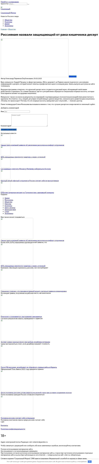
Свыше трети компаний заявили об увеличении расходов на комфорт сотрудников (32, 145)
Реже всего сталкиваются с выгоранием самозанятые (21, 316)
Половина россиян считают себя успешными (18, 418)
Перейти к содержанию (10, 2)
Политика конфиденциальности (13, 429)
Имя (2, 111)
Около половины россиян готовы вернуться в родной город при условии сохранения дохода (36, 393)
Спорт (7, 211)
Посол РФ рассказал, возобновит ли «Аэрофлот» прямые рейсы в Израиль (29, 367)
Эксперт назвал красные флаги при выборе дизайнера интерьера (25, 342)
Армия (7, 24)
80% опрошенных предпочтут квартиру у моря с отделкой (23, 157)
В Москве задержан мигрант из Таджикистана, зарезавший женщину (27, 192)
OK (90, 461)
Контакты (4, 425)
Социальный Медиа (8, 13)
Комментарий (6, 126)
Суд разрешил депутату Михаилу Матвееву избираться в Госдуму (26, 169)
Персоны (8, 204)
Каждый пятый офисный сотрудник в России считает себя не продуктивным (30, 181)
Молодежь (9, 200)
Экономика (9, 26)
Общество (8, 20)
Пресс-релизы (10, 208)
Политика (8, 22)
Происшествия (10, 209)
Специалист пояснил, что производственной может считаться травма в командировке (34, 291)
